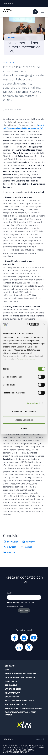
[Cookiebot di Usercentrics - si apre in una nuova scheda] (29, 324)
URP (7, 670)
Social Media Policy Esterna (19, 700)
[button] (35, 11)
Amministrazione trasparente (20, 673)
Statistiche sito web (15, 704)
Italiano (7, 3)
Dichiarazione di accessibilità (20, 677)
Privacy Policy (12, 693)
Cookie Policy (12, 697)
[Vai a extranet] (24, 724)
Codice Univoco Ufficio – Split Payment (20, 713)
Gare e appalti (12, 681)
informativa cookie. (27, 359)
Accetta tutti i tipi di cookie (24, 411)
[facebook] (14, 638)
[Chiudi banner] (44, 324)
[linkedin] (19, 647)
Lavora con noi (13, 689)
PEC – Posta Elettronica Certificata (23, 708)
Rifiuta (24, 428)
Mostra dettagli (33, 403)
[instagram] (24, 638)
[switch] (41, 377)
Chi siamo (10, 666)
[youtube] (34, 638)
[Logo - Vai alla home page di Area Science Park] (8, 11)
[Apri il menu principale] (42, 11)
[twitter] (29, 647)
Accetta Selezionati (24, 420)
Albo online (11, 685)
